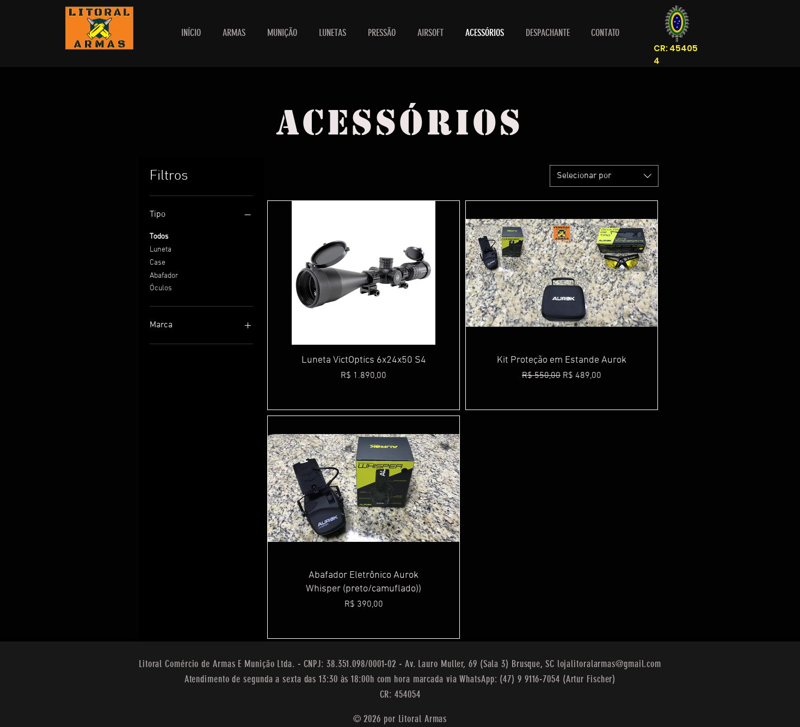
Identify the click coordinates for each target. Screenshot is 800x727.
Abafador (164, 275)
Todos (159, 236)
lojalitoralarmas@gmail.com (609, 664)
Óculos (161, 288)
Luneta (160, 249)
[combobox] (604, 176)
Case (157, 262)
